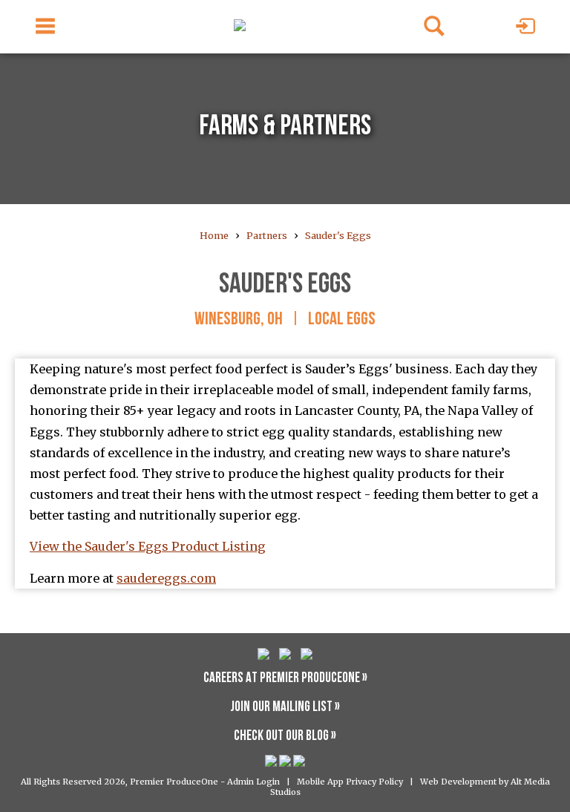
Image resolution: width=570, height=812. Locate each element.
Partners (266, 235)
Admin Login (253, 781)
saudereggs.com (166, 578)
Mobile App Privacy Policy (350, 781)
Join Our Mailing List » (285, 708)
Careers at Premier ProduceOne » (285, 679)
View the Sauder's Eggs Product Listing (148, 546)
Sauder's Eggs (338, 235)
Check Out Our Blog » (285, 737)
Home (214, 235)
